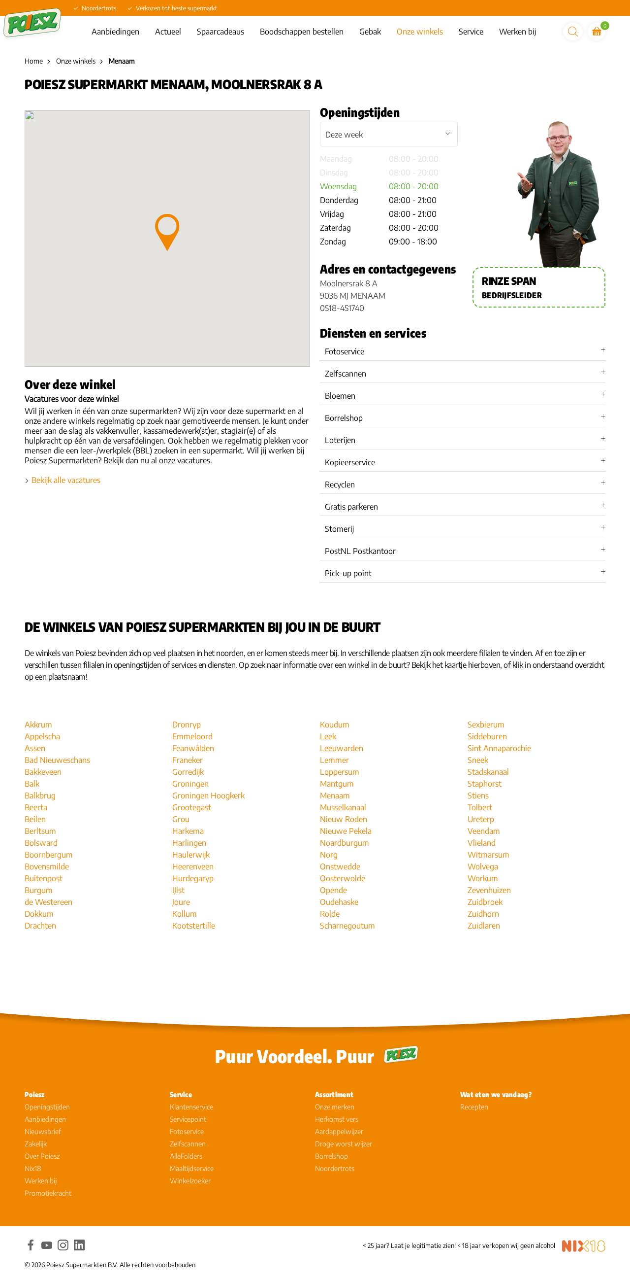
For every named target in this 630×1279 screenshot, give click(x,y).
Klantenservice (191, 1107)
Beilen (35, 819)
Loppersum (339, 772)
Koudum (334, 724)
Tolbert (480, 807)
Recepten (474, 1107)
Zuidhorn (483, 914)
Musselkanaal (343, 807)
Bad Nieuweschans (57, 760)
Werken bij (517, 31)
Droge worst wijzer (343, 1144)
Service (471, 31)
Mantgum (337, 784)
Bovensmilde (47, 866)
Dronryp (186, 724)
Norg (329, 855)
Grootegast (191, 807)
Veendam (484, 831)
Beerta (36, 807)
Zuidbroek (485, 902)
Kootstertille (193, 926)
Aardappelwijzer (339, 1131)
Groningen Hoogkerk (208, 795)
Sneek (478, 760)
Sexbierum (486, 724)
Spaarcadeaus (220, 31)
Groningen (190, 784)
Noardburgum (344, 843)
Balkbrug (40, 795)
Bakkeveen (43, 772)
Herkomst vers (336, 1119)
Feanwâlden (193, 748)
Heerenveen (193, 866)
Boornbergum (49, 855)
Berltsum (40, 831)
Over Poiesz (42, 1156)
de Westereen (48, 902)
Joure (181, 902)
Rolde (330, 914)
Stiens (478, 795)
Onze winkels (420, 31)
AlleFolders (186, 1156)
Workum (483, 878)
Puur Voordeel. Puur (295, 1056)
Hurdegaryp (193, 878)
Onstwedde (340, 866)
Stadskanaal (488, 772)
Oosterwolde (342, 878)
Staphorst (485, 784)
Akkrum (38, 724)
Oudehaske (339, 902)
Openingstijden (47, 1107)
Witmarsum (488, 855)
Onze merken (334, 1107)
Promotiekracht (48, 1193)
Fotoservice (187, 1131)
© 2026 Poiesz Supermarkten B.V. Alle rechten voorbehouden (110, 1265)
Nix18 (33, 1168)
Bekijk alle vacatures (66, 480)
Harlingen (189, 843)
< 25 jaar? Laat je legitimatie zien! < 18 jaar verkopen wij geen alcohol (459, 1245)
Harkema (188, 831)
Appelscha (42, 736)
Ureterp (481, 819)
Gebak (370, 31)
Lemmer (334, 760)
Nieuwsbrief (43, 1131)
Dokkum (39, 914)
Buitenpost (44, 878)
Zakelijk (36, 1144)
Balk (32, 784)
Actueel (168, 31)
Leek (328, 736)
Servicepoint (188, 1119)
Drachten (40, 926)
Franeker (187, 760)
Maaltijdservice (192, 1168)
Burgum (39, 890)
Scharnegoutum (347, 926)
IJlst (178, 890)
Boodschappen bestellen (302, 31)
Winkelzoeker (190, 1180)
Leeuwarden (341, 748)
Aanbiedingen (115, 31)
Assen (35, 748)
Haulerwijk (191, 855)
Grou (180, 819)
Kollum (184, 914)
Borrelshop (331, 1156)
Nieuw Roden (343, 819)
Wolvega (483, 866)
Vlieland (482, 843)
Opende (333, 890)
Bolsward (41, 843)
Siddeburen (487, 736)
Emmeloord (192, 736)
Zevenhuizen (489, 890)
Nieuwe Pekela (346, 831)
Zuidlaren (484, 926)
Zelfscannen (188, 1144)
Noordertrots (334, 1168)
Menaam (335, 795)
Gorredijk (188, 772)
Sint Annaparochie (499, 748)
